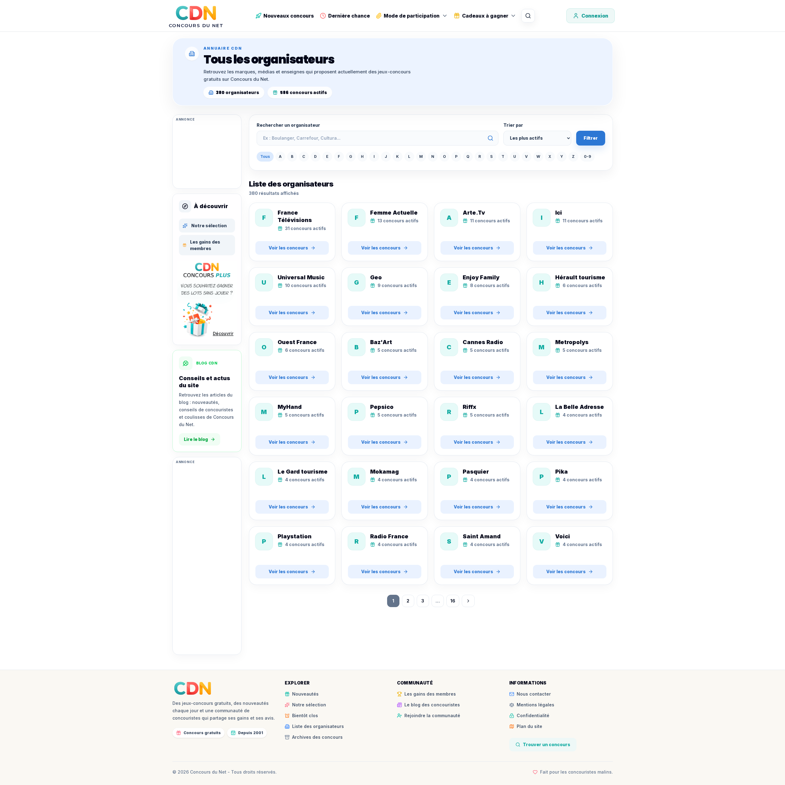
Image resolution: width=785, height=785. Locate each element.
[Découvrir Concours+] (207, 300)
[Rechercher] (528, 16)
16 (452, 600)
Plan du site (529, 726)
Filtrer (591, 138)
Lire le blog (196, 439)
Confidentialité (533, 715)
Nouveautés (305, 694)
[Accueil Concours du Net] (192, 688)
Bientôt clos (305, 715)
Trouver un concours (546, 744)
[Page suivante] (468, 601)
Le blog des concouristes (432, 704)
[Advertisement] (207, 154)
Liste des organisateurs (318, 726)
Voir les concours (288, 247)
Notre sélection (209, 225)
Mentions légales (535, 704)
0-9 (587, 156)
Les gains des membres (205, 245)
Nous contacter (534, 694)
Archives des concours (317, 737)
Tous (265, 156)
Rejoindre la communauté (432, 715)
